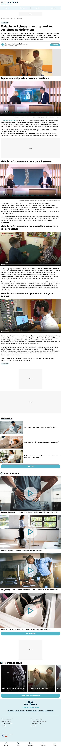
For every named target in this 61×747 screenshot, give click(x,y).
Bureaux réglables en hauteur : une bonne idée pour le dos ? (21, 551)
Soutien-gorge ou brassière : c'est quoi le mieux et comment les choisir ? (26, 629)
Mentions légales (6, 721)
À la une (6, 745)
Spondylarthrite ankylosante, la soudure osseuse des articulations (14, 689)
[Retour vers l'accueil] (30, 2)
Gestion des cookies (36, 719)
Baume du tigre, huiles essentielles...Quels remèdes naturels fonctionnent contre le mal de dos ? (29, 590)
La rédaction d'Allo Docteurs (18, 44)
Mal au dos (19, 18)
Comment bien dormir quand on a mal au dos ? (40, 427)
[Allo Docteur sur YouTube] (6, 736)
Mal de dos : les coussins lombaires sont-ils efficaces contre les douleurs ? (42, 457)
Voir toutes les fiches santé (30, 696)
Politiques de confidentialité (39, 721)
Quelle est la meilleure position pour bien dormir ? (41, 442)
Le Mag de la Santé (31, 710)
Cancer (41, 710)
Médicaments (49, 710)
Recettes (10, 710)
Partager (56, 45)
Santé (6, 8)
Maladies (13, 18)
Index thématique (36, 723)
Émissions (53, 8)
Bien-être (22, 8)
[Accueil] (30, 704)
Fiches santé (30, 745)
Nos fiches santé (13, 663)
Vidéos (18, 745)
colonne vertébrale (9, 120)
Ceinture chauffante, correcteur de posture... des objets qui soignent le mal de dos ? (30, 512)
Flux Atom (33, 726)
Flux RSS (4, 726)
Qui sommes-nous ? (7, 719)
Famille (37, 8)
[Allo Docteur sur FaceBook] (2, 736)
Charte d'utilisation (7, 723)
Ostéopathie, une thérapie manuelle (38, 689)
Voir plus (30, 466)
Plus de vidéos (11, 473)
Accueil (3, 18)
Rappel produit (20, 710)
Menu (55, 745)
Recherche (42, 745)
